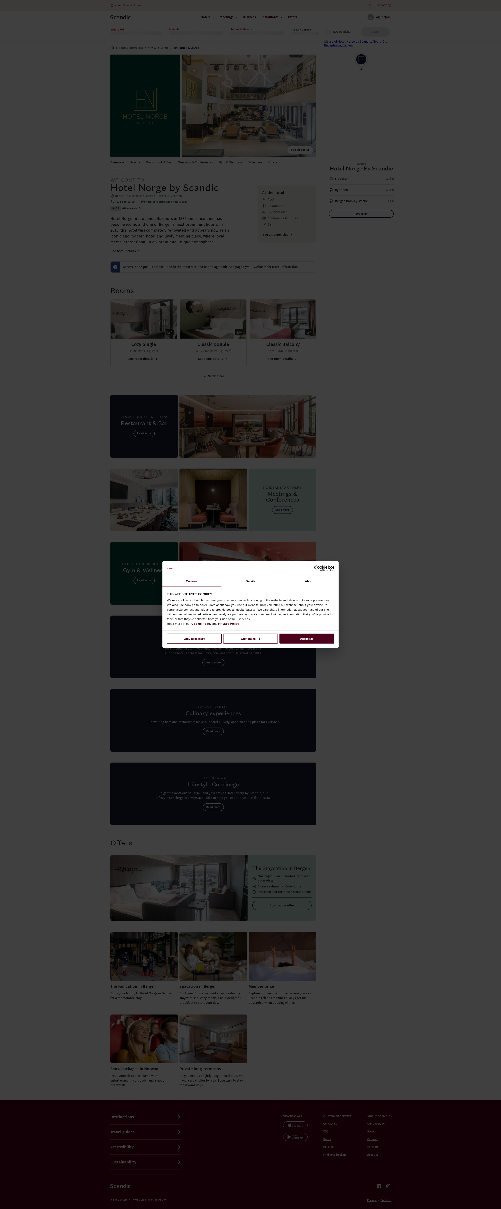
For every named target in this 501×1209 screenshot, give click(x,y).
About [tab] (309, 581)
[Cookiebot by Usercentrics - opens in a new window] (317, 568)
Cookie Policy (201, 623)
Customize (248, 638)
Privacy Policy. (229, 623)
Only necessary (194, 638)
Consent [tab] (192, 581)
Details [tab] (250, 581)
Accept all (307, 638)
